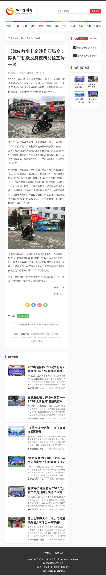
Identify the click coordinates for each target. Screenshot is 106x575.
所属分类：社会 (37, 388)
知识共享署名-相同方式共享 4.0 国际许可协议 (38, 325)
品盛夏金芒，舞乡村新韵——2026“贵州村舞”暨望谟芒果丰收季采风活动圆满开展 (46, 401)
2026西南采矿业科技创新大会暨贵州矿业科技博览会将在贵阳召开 (46, 371)
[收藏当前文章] (27, 305)
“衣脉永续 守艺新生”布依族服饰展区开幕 (79, 100)
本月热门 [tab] (83, 38)
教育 (41, 26)
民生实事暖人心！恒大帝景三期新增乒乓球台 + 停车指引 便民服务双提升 (46, 522)
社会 (73, 26)
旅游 (49, 26)
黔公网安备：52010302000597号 (55, 567)
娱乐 (33, 26)
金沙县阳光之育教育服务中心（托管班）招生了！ (85, 48)
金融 (81, 26)
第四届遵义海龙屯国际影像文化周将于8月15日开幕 (86, 56)
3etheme (61, 571)
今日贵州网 (25, 334)
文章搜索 (95, 11)
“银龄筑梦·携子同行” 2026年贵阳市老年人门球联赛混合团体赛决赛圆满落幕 (46, 461)
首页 (8, 26)
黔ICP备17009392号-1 (53, 563)
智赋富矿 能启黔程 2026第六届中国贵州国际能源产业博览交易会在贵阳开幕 (46, 492)
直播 (89, 26)
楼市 (57, 26)
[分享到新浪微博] (39, 305)
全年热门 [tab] (93, 38)
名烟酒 (97, 26)
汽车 (65, 26)
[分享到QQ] (33, 305)
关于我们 (47, 553)
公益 (24, 26)
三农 (16, 26)
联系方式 (59, 553)
